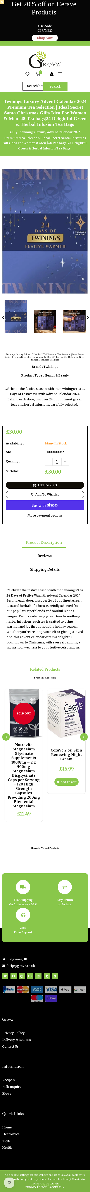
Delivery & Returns (16, 1040)
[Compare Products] (13, 734)
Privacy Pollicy (13, 1033)
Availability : (15, 443)
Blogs (6, 1094)
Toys (6, 1141)
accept (56, 1187)
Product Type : (32, 375)
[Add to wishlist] (34, 734)
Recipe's (8, 1080)
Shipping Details (45, 569)
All (12, 132)
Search (55, 86)
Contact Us (10, 1046)
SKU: (9, 452)
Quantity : (13, 461)
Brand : (37, 367)
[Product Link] (27, 734)
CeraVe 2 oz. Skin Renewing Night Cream (66, 754)
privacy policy (36, 1187)
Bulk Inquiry (11, 1087)
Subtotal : (12, 471)
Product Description (44, 542)
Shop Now (45, 38)
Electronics (10, 1134)
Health (7, 1147)
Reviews (45, 556)
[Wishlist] (27, 74)
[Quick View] (20, 734)
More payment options (45, 515)
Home (7, 1127)
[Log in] (51, 74)
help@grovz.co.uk (21, 966)
